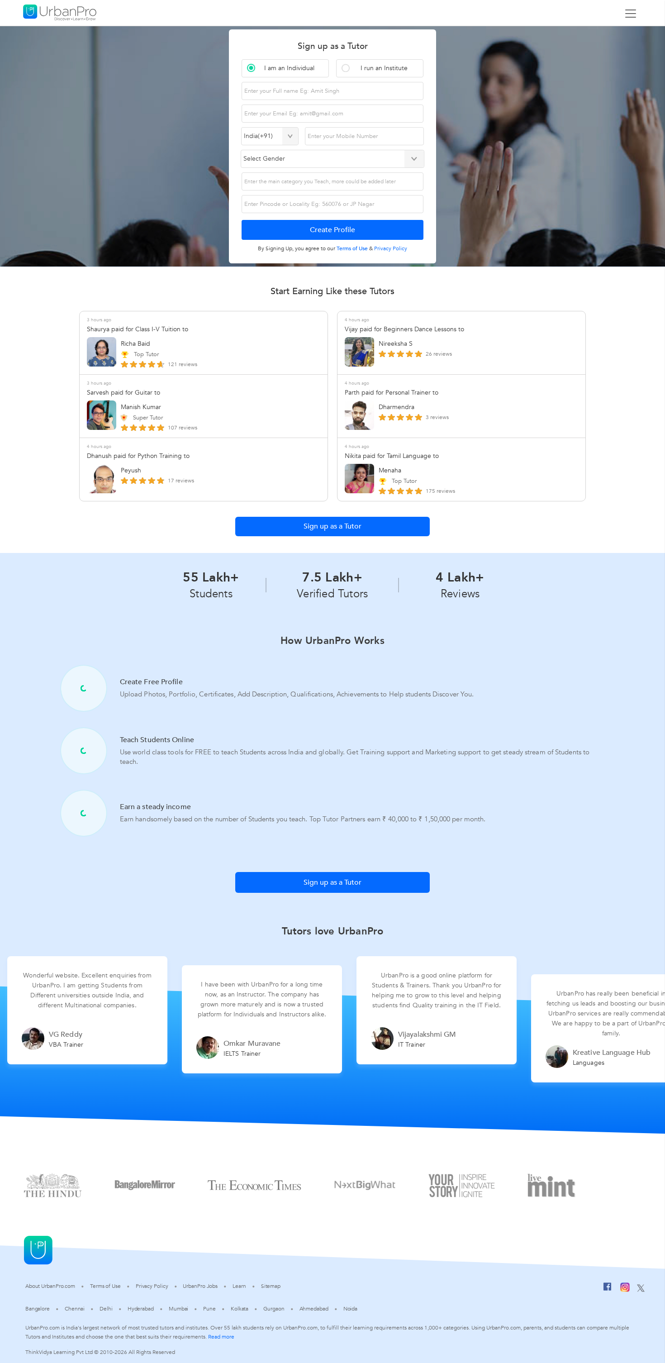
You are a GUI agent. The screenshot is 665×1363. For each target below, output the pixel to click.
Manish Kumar (141, 407)
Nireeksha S (396, 343)
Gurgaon (273, 1308)
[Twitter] (641, 1289)
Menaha (390, 470)
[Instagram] (625, 1289)
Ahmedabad (313, 1308)
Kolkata (239, 1308)
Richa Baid (135, 343)
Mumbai (178, 1308)
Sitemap (270, 1286)
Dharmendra (396, 407)
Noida (350, 1308)
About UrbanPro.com (50, 1286)
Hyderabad (141, 1308)
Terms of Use (105, 1286)
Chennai (75, 1308)
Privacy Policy (152, 1286)
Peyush (131, 470)
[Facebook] (607, 1289)
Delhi (106, 1308)
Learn (239, 1286)
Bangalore (37, 1308)
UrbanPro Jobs (200, 1286)
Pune (209, 1308)
